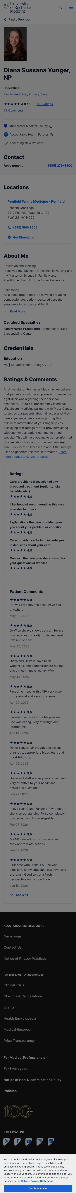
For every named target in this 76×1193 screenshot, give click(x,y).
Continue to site (38, 1188)
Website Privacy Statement (36, 1181)
